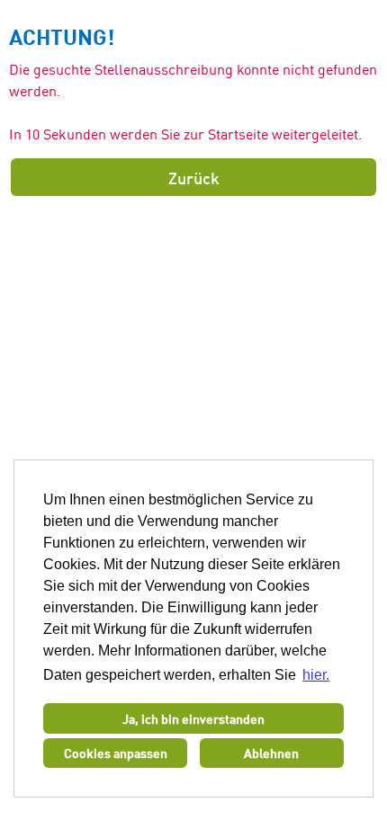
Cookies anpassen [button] (115, 753)
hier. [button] (315, 674)
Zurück (194, 177)
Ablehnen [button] (271, 753)
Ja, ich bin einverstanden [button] (193, 718)
